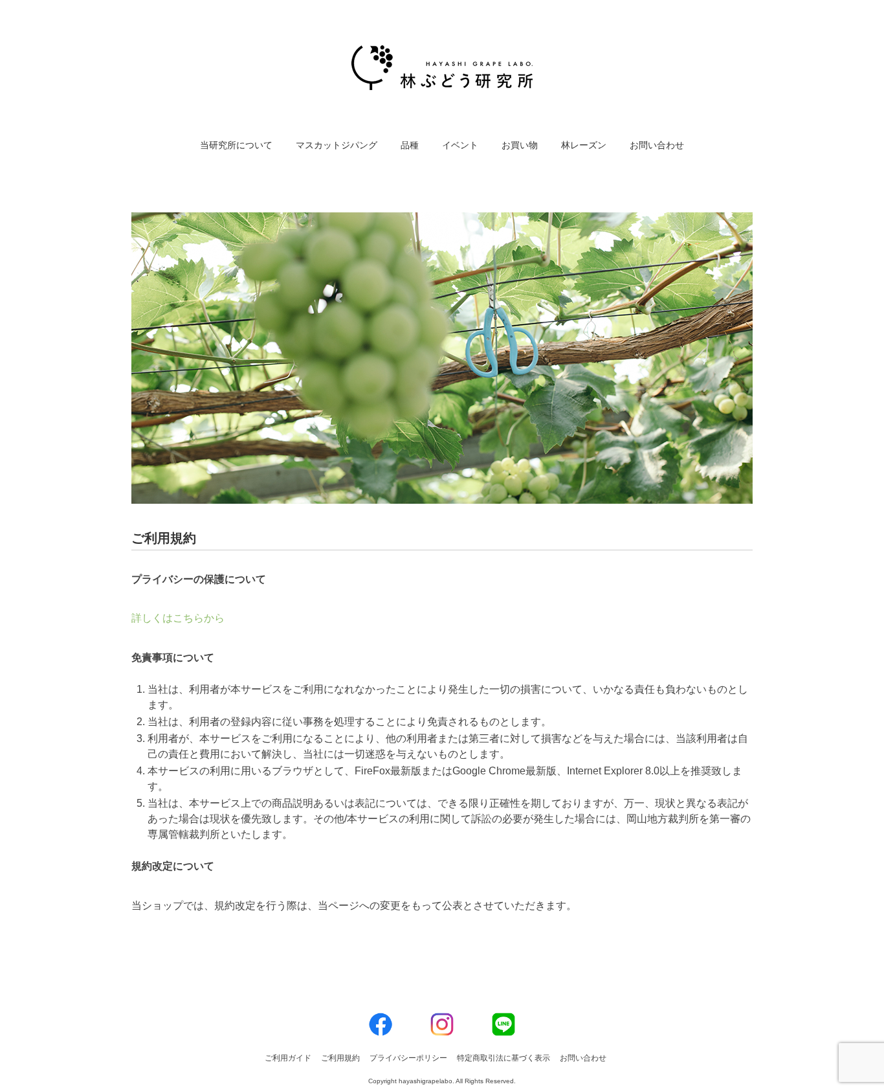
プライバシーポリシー (408, 1058)
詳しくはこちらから (178, 618)
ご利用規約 (340, 1058)
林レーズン (583, 145)
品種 (410, 145)
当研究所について (236, 145)
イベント (460, 145)
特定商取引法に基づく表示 (503, 1058)
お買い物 (520, 145)
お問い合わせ (657, 145)
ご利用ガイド (288, 1058)
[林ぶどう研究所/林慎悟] (442, 54)
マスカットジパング (336, 145)
